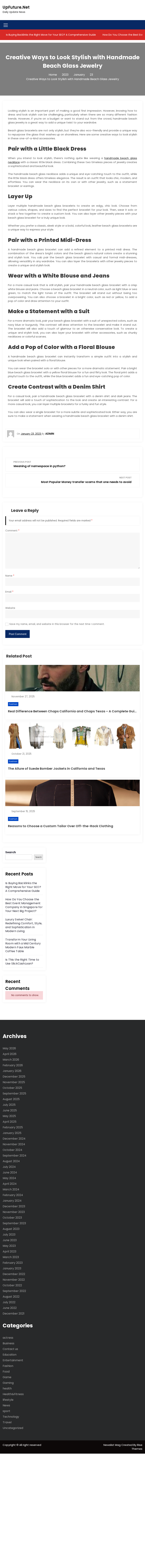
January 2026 (12, 1071)
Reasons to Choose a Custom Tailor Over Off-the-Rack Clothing (60, 826)
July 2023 (9, 1235)
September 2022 (14, 1291)
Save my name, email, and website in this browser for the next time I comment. (57, 624)
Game (7, 1377)
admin (49, 434)
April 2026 (9, 1054)
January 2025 (12, 1133)
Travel (7, 1422)
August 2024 (11, 1161)
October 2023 (12, 1218)
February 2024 (13, 1195)
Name (9, 575)
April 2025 (9, 1122)
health (7, 1388)
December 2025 (14, 1077)
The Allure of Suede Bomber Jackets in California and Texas (56, 768)
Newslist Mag (112, 1445)
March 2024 (11, 1189)
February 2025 (13, 1127)
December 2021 (13, 1314)
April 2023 (9, 1251)
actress (8, 1338)
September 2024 (14, 1156)
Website (10, 608)
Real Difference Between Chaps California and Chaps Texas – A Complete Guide (73, 711)
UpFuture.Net (16, 7)
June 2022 (10, 1308)
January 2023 (12, 1268)
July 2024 (9, 1167)
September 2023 (14, 1223)
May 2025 (9, 1116)
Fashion (13, 704)
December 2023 (14, 1206)
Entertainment (13, 1360)
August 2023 (11, 1229)
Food (6, 1372)
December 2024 (14, 1139)
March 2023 (11, 1257)
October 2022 (12, 1285)
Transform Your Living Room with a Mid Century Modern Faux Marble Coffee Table (23, 945)
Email (9, 592)
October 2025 (12, 1088)
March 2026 (11, 1060)
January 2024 (12, 1201)
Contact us (10, 1349)
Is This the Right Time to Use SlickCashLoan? (22, 962)
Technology (11, 1417)
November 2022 (14, 1280)
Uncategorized (13, 1428)
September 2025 (14, 1093)
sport (6, 1411)
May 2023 (9, 1246)
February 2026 (13, 1065)
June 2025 (10, 1110)
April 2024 (10, 1184)
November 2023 (14, 1212)
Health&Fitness (13, 1394)
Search (10, 852)
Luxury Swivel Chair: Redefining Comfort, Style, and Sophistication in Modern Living (23, 925)
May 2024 (9, 1178)
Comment (12, 530)
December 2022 (14, 1274)
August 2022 (11, 1297)
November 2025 (14, 1082)
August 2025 (11, 1099)
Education (9, 1355)
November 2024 (14, 1144)
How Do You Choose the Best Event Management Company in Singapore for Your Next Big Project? (24, 905)
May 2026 (9, 1048)
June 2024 (10, 1172)
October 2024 (12, 1150)
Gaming (8, 1383)
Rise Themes (137, 1447)
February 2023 (13, 1263)
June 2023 (10, 1240)
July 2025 (9, 1105)
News (6, 1405)
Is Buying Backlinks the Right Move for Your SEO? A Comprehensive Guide (50, 34)
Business (8, 1343)
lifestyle (8, 1400)
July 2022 (9, 1302)
